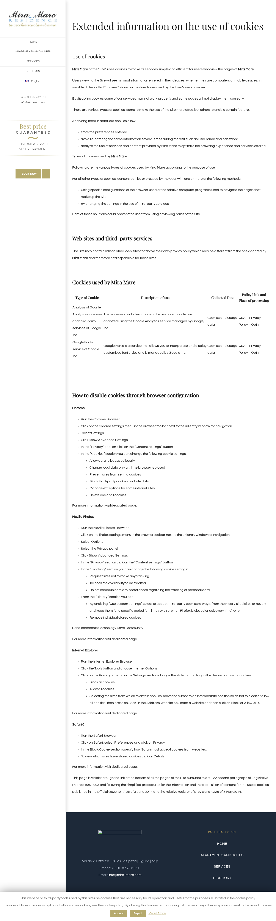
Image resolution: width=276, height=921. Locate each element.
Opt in (255, 324)
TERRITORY (222, 878)
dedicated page (123, 505)
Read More (157, 913)
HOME (222, 843)
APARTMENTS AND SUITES (222, 855)
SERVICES (222, 866)
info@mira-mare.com (33, 102)
